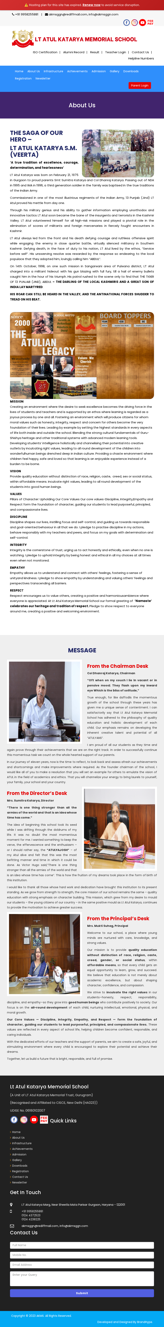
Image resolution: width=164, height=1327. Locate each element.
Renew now (92, 5)
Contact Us (140, 52)
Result (94, 52)
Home (19, 71)
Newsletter (43, 78)
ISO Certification (45, 52)
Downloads (131, 71)
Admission (99, 71)
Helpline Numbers (141, 58)
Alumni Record (73, 52)
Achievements (77, 71)
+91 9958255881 (26, 14)
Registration (23, 78)
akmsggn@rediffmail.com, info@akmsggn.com (83, 14)
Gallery (114, 71)
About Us (33, 71)
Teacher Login (115, 52)
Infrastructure (53, 71)
